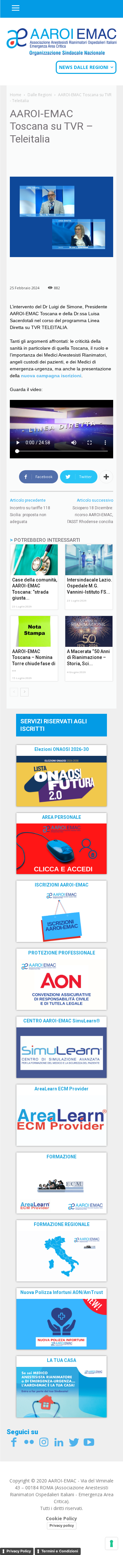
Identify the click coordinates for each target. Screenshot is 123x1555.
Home (15, 95)
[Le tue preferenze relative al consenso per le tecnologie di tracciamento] (111, 1543)
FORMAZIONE (61, 1156)
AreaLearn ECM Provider (61, 1088)
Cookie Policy (61, 1518)
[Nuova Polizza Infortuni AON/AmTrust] (61, 1324)
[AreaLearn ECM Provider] (61, 1120)
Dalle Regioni (40, 95)
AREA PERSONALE (61, 817)
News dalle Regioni (83, 67)
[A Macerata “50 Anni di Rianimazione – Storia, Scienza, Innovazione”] (89, 631)
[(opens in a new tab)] (61, 848)
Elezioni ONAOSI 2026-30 (61, 749)
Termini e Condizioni (59, 1551)
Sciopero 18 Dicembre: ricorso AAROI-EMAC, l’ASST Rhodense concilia (90, 515)
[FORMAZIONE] (61, 1188)
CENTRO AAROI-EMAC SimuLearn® (61, 1020)
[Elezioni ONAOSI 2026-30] (61, 781)
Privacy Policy (19, 1551)
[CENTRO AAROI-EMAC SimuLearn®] (61, 1052)
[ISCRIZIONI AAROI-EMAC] (61, 916)
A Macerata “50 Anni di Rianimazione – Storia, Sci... (88, 657)
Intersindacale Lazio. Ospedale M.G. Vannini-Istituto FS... (89, 585)
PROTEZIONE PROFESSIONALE (61, 952)
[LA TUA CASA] (61, 1392)
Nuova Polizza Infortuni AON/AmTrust (61, 1292)
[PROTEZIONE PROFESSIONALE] (61, 984)
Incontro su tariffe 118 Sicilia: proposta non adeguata (30, 515)
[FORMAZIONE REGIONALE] (61, 1256)
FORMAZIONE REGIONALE (62, 1224)
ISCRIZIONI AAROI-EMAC (62, 884)
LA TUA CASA (61, 1360)
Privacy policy (62, 1525)
